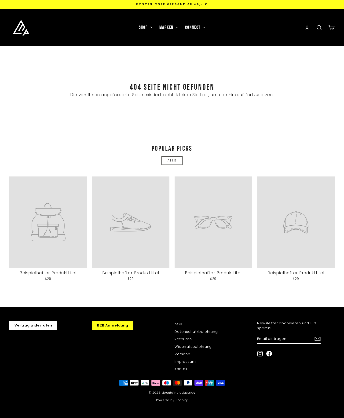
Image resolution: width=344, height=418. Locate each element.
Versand (182, 354)
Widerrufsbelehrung (193, 346)
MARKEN (167, 27)
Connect (193, 27)
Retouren (183, 339)
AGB (178, 324)
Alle (172, 160)
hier (204, 95)
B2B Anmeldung (112, 325)
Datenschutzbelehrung (196, 331)
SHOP (144, 27)
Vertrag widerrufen (33, 325)
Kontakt (182, 369)
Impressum (185, 361)
